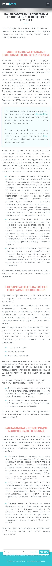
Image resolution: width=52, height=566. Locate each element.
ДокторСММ (41, 114)
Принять (44, 552)
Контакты (17, 555)
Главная (8, 555)
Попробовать (28, 555)
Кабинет (44, 555)
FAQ (37, 555)
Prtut (45, 136)
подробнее (34, 552)
